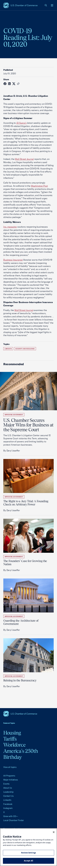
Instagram (8, 808)
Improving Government (14, 414)
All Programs (9, 775)
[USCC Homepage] (28, 714)
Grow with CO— (10, 816)
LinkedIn (7, 800)
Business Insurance (13, 259)
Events (6, 783)
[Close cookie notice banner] (54, 832)
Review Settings (28, 852)
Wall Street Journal (24, 159)
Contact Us (8, 796)
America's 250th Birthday (20, 754)
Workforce (14, 745)
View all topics (9, 767)
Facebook (7, 804)
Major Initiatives (10, 779)
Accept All (28, 860)
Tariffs (10, 739)
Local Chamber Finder (13, 820)
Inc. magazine (10, 226)
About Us (7, 787)
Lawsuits (8, 349)
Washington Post (39, 185)
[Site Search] (46, 5)
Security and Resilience (25, 349)
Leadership (8, 792)
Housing (12, 733)
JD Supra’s (21, 122)
